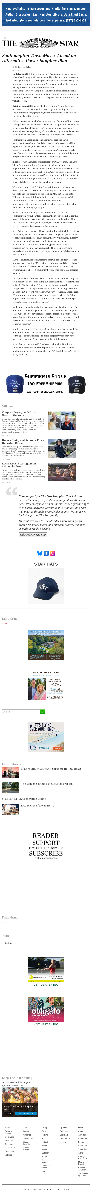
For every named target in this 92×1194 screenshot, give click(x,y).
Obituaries (9, 1137)
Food (44, 1138)
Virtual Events (26, 1149)
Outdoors (45, 1153)
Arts (25, 1128)
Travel (44, 1131)
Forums (8, 942)
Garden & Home (46, 1167)
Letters (63, 1142)
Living (44, 1128)
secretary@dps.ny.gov (33, 207)
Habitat (45, 1142)
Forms (81, 1142)
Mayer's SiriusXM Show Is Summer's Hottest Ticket (51, 768)
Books (26, 1131)
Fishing (45, 1135)
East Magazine (46, 1161)
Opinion (63, 1128)
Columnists (64, 1131)
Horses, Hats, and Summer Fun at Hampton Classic (24, 441)
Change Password (82, 1157)
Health (44, 1146)
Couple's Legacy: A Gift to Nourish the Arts (18, 414)
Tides (44, 1171)
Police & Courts (8, 1132)
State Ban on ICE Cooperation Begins (24, 798)
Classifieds (83, 1138)
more (4, 623)
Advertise (82, 1135)
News (7, 1128)
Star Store (82, 1146)
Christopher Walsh (23, 67)
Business (9, 1140)
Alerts (80, 1153)
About (80, 1131)
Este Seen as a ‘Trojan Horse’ (38, 805)
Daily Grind (10, 1148)
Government (10, 1144)
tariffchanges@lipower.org (25, 90)
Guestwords (65, 1138)
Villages (8, 1155)
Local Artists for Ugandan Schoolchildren (19, 465)
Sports (44, 1156)
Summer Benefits (27, 1143)
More (80, 1128)
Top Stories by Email (83, 1174)
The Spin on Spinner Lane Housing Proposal (47, 783)
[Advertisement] (46, 1053)
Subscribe (82, 1149)
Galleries (27, 1135)
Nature (44, 1149)
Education (9, 1151)
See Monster (28, 1138)
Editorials (64, 1135)
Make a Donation (82, 1163)
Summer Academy (82, 1169)
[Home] (40, 43)
